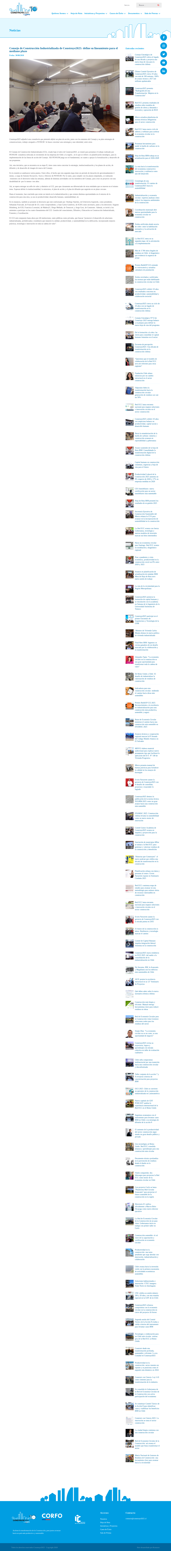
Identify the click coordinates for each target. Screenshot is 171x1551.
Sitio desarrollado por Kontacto (148, 1547)
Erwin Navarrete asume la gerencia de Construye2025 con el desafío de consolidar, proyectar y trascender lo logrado (147, 784)
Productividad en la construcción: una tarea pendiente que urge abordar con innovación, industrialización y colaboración (147, 1254)
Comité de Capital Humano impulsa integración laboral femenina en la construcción (145, 943)
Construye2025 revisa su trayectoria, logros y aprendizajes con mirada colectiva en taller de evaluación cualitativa (147, 1048)
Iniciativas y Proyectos (108, 1526)
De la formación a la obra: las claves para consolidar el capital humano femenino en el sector (147, 334)
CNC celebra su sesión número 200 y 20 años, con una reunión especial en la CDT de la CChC (147, 1295)
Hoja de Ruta (76, 13)
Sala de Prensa (105, 1533)
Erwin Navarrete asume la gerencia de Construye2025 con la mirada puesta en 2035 (147, 919)
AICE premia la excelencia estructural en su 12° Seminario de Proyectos (147, 981)
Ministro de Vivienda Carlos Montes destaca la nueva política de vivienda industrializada (147, 633)
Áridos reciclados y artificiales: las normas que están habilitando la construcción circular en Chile (147, 279)
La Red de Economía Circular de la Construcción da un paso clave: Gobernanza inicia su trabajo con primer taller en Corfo (146, 1223)
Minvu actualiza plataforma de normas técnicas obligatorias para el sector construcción (146, 119)
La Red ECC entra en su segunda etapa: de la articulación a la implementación (147, 241)
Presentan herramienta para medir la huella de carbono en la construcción (147, 146)
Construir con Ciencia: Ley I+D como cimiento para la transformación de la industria (147, 1379)
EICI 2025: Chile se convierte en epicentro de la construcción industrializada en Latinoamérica (147, 1091)
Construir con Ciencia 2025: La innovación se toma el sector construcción (147, 1420)
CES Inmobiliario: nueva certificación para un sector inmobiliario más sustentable (145, 491)
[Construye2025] (23, 8)
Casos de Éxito (105, 1529)
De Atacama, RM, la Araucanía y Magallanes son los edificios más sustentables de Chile (146, 969)
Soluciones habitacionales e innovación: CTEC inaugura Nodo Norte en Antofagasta (145, 1283)
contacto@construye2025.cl (136, 1519)
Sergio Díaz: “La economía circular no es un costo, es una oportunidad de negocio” (146, 1033)
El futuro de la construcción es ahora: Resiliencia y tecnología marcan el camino (146, 931)
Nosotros (103, 1519)
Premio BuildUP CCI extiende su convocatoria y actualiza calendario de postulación (146, 267)
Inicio (127, 5)
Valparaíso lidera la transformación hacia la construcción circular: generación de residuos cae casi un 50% (146, 392)
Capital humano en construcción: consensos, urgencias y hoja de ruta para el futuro (147, 464)
